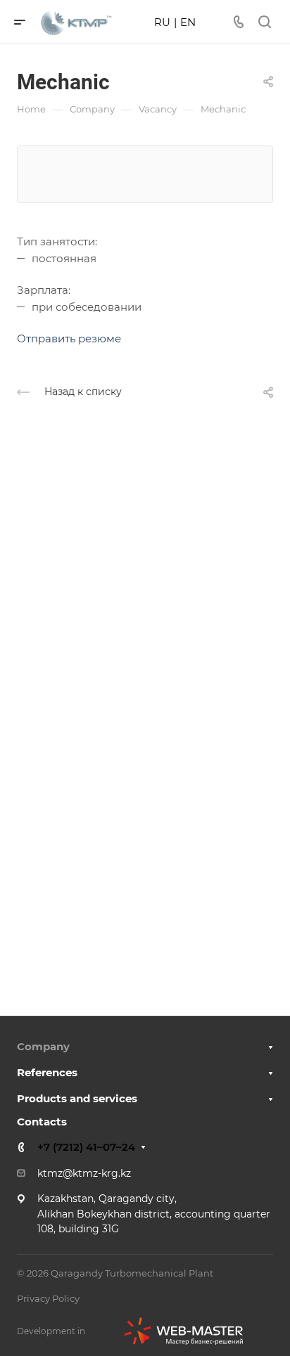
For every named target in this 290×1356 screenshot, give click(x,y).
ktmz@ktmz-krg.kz (84, 1173)
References (47, 1072)
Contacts (42, 1121)
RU (162, 22)
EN (188, 22)
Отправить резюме (69, 338)
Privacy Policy (48, 1298)
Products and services (77, 1098)
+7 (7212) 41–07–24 (86, 1147)
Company (43, 1046)
